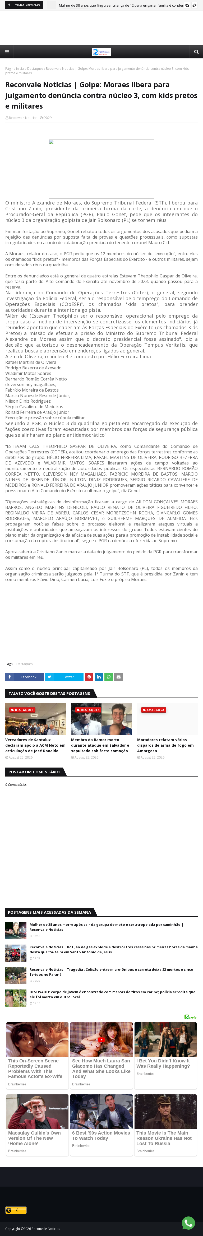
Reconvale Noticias (23, 117)
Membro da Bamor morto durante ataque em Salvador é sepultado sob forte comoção (100, 745)
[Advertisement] (101, 28)
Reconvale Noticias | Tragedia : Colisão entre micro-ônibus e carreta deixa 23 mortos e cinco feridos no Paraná (111, 972)
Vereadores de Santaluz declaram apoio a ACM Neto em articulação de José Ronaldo (35, 745)
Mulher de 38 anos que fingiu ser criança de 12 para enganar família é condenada (125, 5)
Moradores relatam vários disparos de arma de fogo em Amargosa (165, 745)
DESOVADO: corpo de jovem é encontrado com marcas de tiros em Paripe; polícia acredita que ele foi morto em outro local (112, 994)
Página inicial (15, 68)
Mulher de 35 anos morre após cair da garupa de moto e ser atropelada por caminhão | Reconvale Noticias (106, 927)
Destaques (35, 68)
